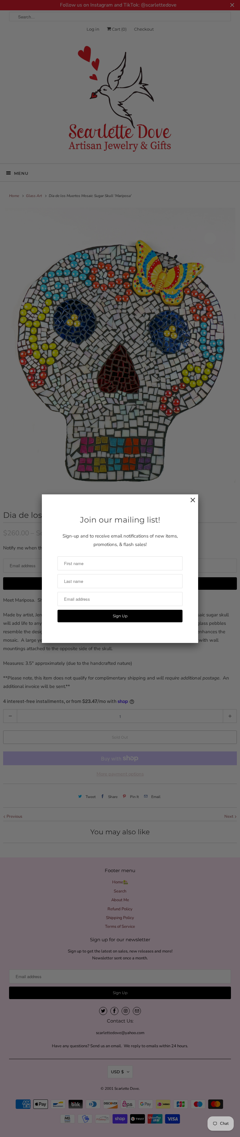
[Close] (189, 503)
